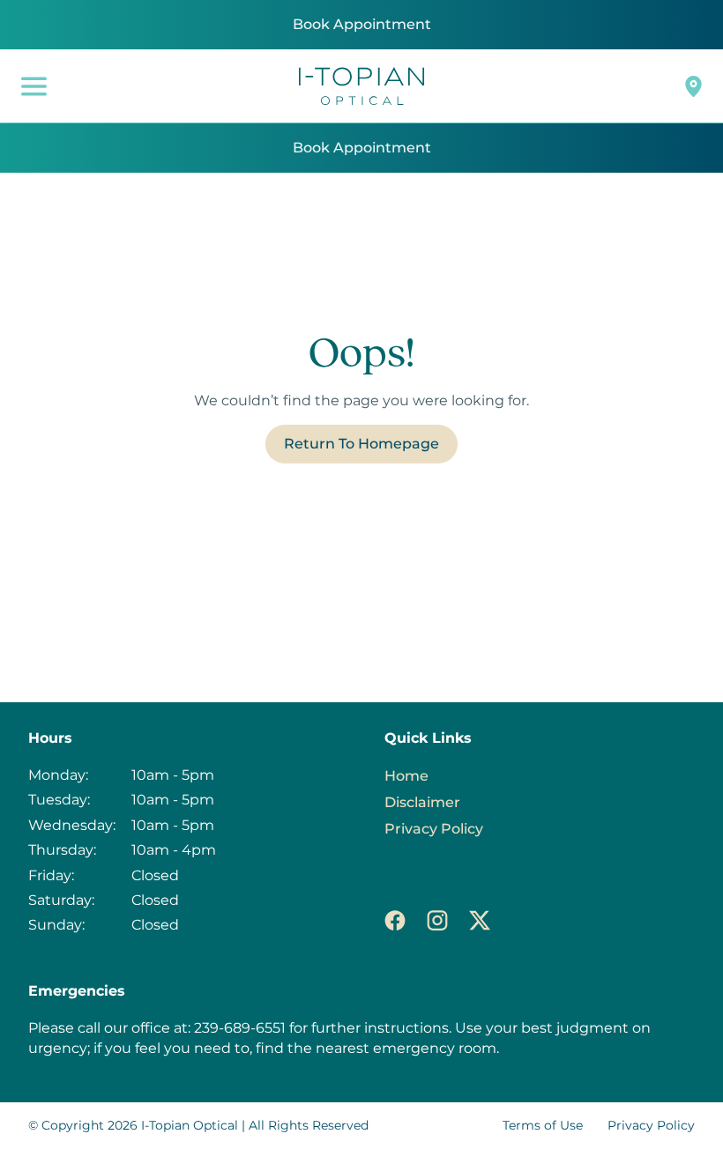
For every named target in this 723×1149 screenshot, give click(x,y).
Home (406, 775)
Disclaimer (422, 802)
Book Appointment (362, 24)
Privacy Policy (433, 828)
